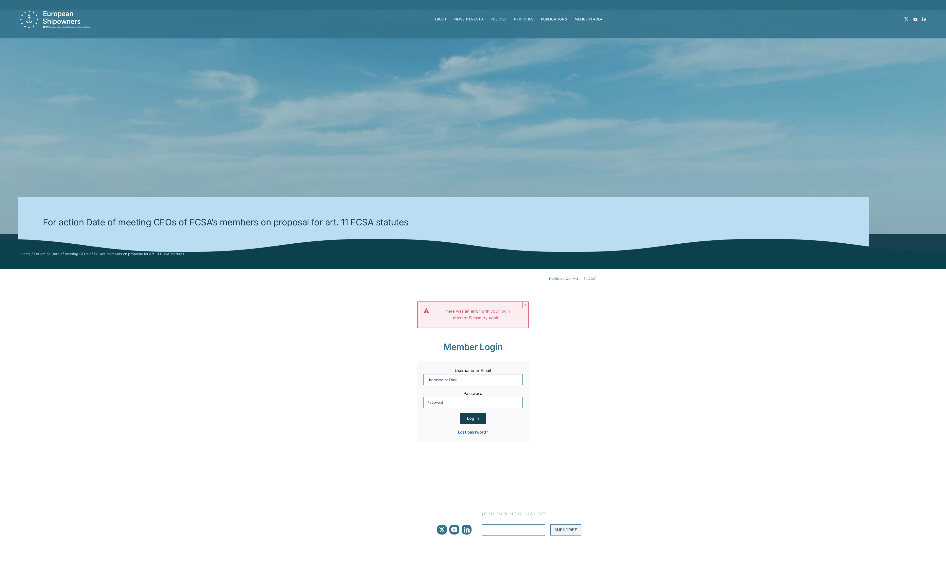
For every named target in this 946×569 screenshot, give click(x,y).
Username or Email (473, 370)
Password (473, 393)
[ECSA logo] (57, 11)
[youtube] (915, 19)
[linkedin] (924, 19)
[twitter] (906, 19)
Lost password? (473, 432)
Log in (473, 418)
